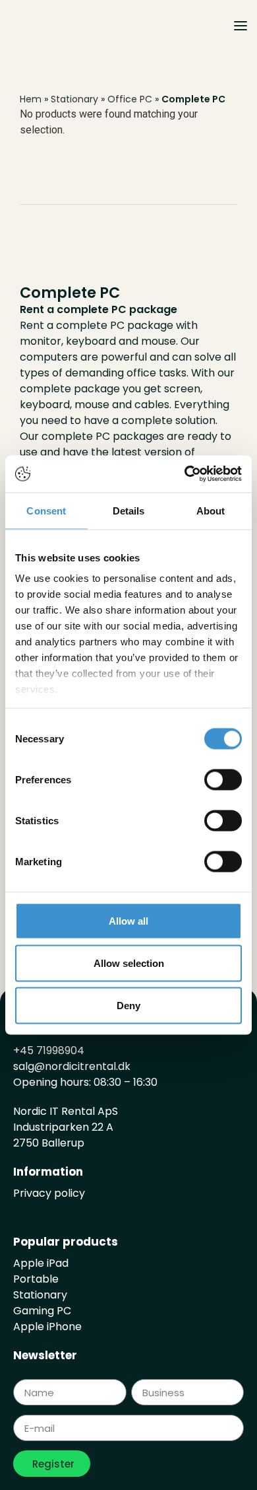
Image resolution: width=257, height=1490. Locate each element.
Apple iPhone (47, 1326)
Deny (128, 1005)
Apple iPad (41, 1263)
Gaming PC (42, 1310)
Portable (36, 1279)
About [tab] (210, 510)
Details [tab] (129, 510)
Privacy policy (49, 1193)
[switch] (223, 779)
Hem (31, 99)
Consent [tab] (46, 510)
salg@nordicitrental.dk (71, 1066)
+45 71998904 (48, 1050)
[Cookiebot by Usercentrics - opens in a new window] (185, 474)
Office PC (129, 99)
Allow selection (129, 962)
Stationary (74, 99)
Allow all (128, 920)
